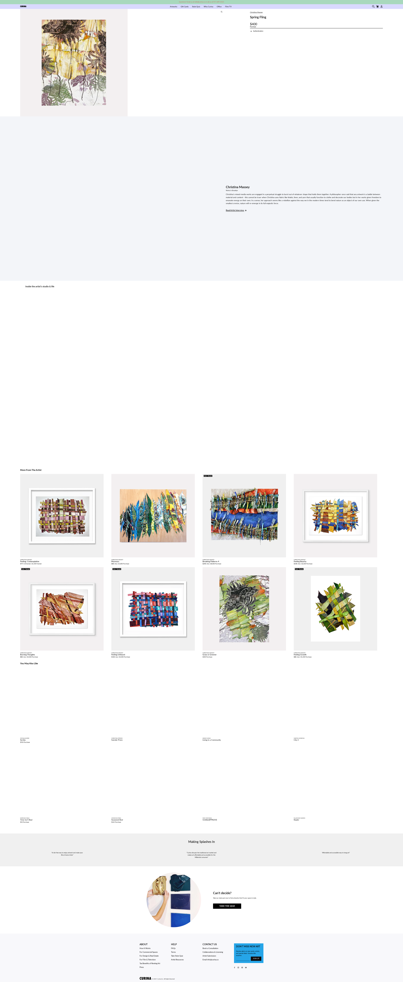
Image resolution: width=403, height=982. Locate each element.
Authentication (258, 31)
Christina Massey (256, 12)
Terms (173, 952)
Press (142, 967)
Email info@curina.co (211, 960)
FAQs (173, 948)
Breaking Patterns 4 (211, 562)
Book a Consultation (210, 948)
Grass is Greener (210, 655)
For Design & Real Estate (149, 956)
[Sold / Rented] (244, 515)
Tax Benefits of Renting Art (150, 963)
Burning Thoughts (27, 655)
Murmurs (115, 562)
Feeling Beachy (300, 562)
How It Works (145, 948)
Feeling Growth (300, 655)
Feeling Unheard (118, 655)
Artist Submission (209, 956)
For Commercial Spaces (149, 952)
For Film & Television (148, 960)
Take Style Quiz (177, 956)
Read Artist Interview (235, 210)
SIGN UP (256, 958)
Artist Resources (177, 960)
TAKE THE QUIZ (227, 906)
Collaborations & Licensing (213, 952)
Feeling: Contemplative (29, 562)
